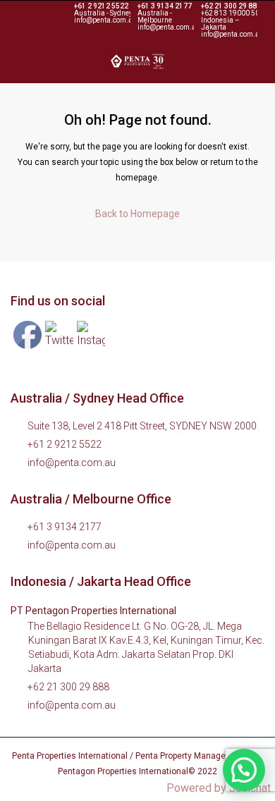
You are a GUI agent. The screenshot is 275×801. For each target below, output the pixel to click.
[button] (244, 770)
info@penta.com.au (72, 462)
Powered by (218, 788)
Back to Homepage (137, 213)
